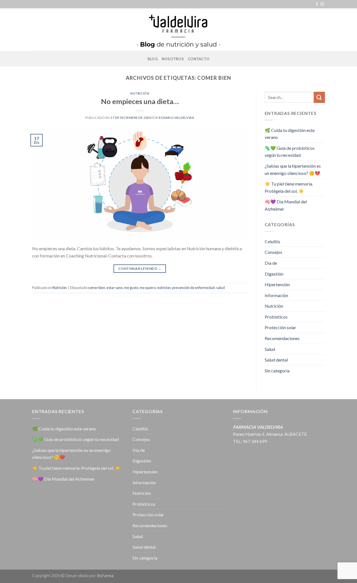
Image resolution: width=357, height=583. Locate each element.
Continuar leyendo (139, 268)
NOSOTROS (173, 59)
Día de (271, 263)
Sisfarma (105, 575)
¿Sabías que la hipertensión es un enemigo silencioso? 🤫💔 (293, 169)
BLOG (153, 59)
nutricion (164, 287)
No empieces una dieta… (140, 101)
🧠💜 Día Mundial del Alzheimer (286, 205)
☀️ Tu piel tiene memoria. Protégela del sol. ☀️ (289, 187)
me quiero (148, 287)
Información (276, 295)
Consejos (273, 252)
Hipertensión (277, 284)
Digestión (274, 273)
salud (220, 287)
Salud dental (276, 359)
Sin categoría (277, 370)
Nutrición (139, 93)
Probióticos (276, 316)
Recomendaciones (282, 338)
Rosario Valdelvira (176, 117)
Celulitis (272, 241)
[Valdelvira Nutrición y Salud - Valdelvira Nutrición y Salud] (178, 29)
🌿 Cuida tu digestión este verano (290, 133)
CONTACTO (198, 59)
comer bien (96, 287)
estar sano (115, 287)
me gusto (131, 287)
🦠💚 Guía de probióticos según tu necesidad (290, 151)
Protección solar (280, 327)
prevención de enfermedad (193, 287)
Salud (270, 349)
